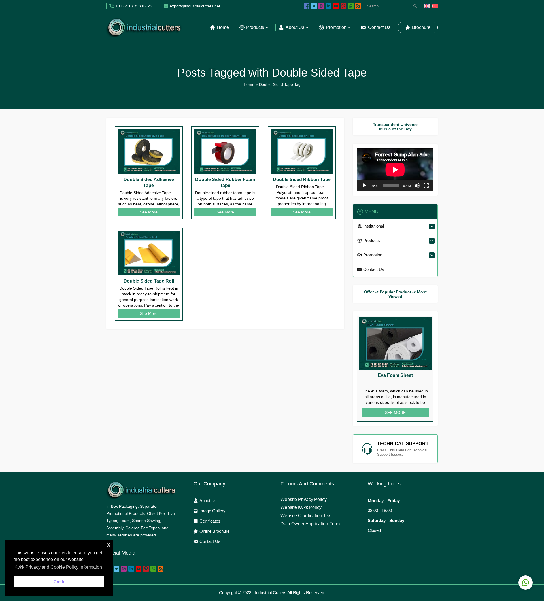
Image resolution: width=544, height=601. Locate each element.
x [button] (108, 544)
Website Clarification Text (306, 515)
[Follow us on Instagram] (321, 6)
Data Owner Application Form (310, 523)
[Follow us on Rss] (358, 6)
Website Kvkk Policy (301, 507)
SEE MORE (395, 412)
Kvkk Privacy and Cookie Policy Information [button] (58, 567)
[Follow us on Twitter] (314, 6)
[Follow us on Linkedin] (329, 6)
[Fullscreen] (426, 185)
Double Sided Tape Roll (149, 281)
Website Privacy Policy (303, 499)
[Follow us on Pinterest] (343, 6)
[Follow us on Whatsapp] (351, 6)
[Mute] (417, 185)
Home (249, 84)
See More (149, 212)
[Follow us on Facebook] (306, 6)
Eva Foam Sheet (395, 375)
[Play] (364, 185)
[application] (395, 169)
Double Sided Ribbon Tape (302, 179)
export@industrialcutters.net (195, 6)
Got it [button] (59, 581)
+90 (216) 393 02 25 (133, 6)
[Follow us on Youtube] (336, 6)
